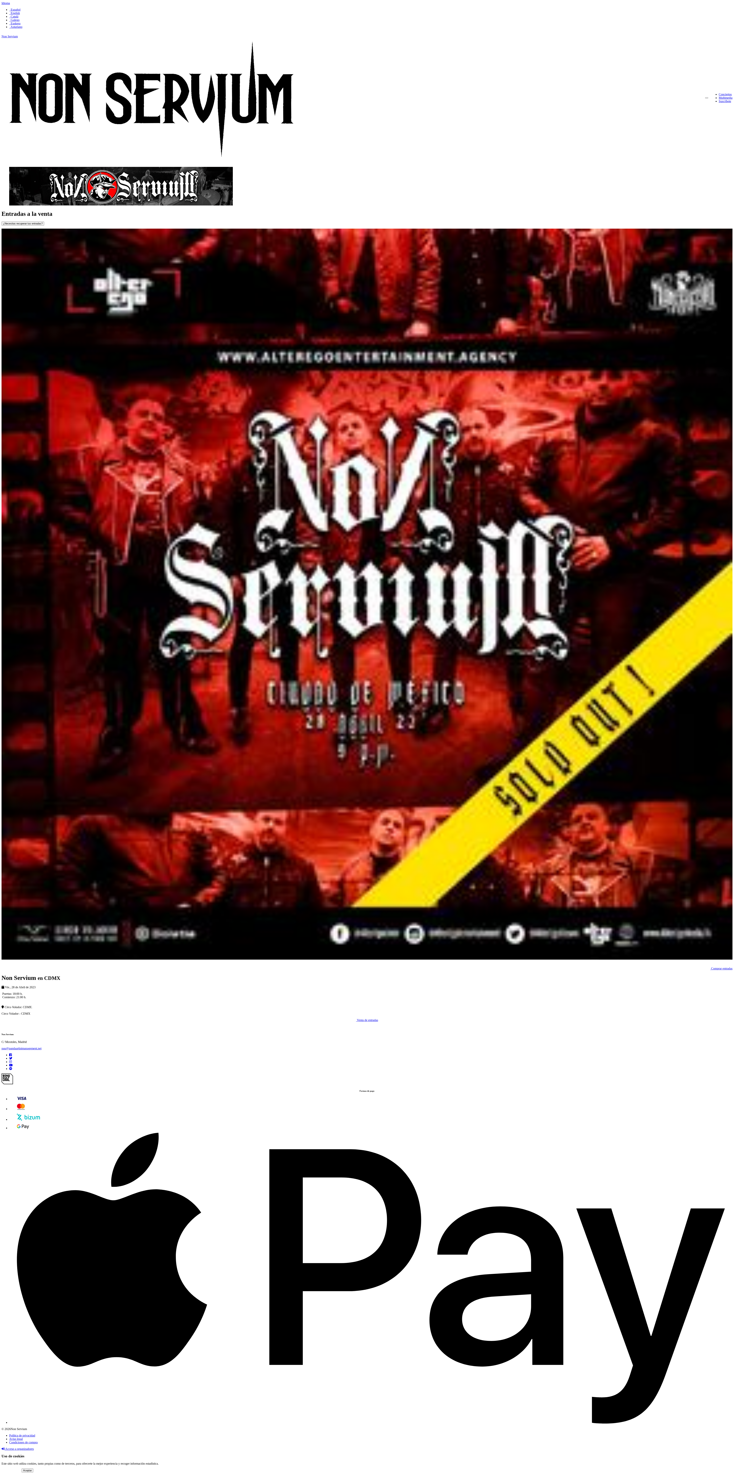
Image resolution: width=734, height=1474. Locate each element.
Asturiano (15, 26)
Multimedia (725, 97)
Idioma (6, 3)
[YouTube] (11, 1065)
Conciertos (725, 94)
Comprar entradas (721, 968)
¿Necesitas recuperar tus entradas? (23, 223)
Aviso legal (16, 1439)
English (14, 13)
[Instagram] (10, 1061)
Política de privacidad (22, 1435)
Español (14, 9)
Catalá (13, 16)
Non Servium (10, 36)
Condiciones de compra (23, 1442)
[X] (10, 1058)
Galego (14, 20)
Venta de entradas (367, 1020)
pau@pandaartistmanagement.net (21, 1048)
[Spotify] (10, 1068)
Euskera (14, 23)
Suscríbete (725, 101)
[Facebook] (10, 1055)
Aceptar (27, 1470)
